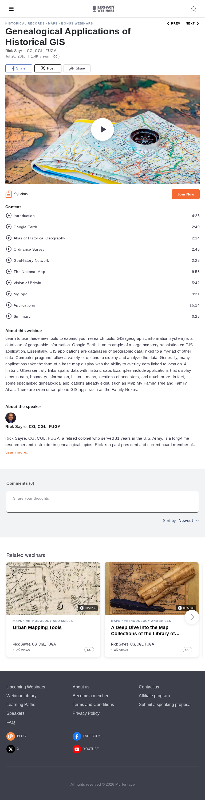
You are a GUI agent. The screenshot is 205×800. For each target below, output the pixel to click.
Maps (53, 23)
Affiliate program (154, 695)
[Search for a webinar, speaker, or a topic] (194, 9)
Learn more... (17, 452)
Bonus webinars (77, 23)
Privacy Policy (86, 713)
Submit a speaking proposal (165, 704)
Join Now (185, 194)
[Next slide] (192, 617)
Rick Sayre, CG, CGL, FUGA (34, 644)
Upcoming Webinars (25, 687)
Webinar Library (21, 695)
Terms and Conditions (93, 704)
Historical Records (25, 23)
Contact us (149, 687)
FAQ (10, 722)
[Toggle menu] (11, 9)
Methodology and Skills (49, 620)
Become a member (90, 695)
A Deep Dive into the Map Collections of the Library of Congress (143, 634)
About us (81, 687)
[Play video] (102, 129)
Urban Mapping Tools (37, 627)
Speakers (15, 713)
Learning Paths (20, 704)
